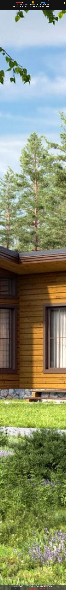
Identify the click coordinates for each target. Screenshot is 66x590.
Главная (18, 4)
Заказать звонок (20, 2)
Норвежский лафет (32, 6)
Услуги (38, 4)
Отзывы (48, 4)
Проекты (26, 4)
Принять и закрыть (33, 588)
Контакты (44, 4)
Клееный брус (21, 6)
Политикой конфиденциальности (33, 586)
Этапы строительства (32, 4)
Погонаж (43, 6)
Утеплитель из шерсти (49, 6)
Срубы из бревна (15, 6)
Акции (41, 4)
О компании (22, 4)
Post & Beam (26, 6)
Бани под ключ (38, 6)
